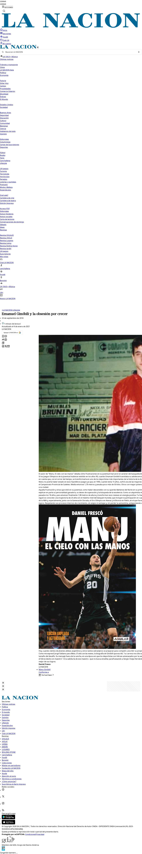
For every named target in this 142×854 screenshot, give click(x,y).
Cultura (3, 120)
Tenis (2, 158)
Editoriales (4, 139)
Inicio (5, 30)
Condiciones (30, 834)
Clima (2, 67)
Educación (4, 118)
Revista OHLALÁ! (7, 235)
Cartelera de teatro (8, 200)
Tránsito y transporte (9, 64)
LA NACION (7, 310)
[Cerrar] (37, 47)
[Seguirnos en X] (3, 797)
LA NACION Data (7, 70)
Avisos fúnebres (6, 214)
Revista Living (5, 243)
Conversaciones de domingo (12, 222)
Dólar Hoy (4, 83)
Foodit (5, 37)
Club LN (6, 40)
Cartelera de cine (7, 198)
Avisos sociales (6, 216)
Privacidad (40, 834)
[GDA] (8, 842)
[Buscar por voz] (139, 52)
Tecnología (4, 174)
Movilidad (4, 94)
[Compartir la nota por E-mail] (8, 346)
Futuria (3, 80)
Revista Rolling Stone (9, 246)
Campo (3, 86)
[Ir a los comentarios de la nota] (5, 336)
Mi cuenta (7, 43)
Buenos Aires (5, 112)
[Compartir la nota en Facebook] (3, 346)
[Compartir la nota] (3, 339)
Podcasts (4, 184)
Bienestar (4, 126)
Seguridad (4, 115)
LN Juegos (4, 168)
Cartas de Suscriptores (9, 144)
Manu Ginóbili (44, 669)
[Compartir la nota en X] (5, 346)
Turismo (3, 171)
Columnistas (5, 142)
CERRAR (3, 1)
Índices (3, 96)
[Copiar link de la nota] (3, 343)
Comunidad (5, 123)
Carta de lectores (7, 219)
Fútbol (2, 152)
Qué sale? (4, 195)
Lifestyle (16, 310)
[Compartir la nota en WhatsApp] (5, 339)
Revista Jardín (5, 248)
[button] (71, 172)
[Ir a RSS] (3, 811)
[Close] (3, 682)
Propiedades (5, 88)
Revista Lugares (6, 240)
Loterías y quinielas (8, 182)
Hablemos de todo (8, 131)
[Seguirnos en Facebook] (3, 790)
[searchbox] (70, 52)
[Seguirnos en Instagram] (3, 804)
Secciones (7, 33)
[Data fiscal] (3, 850)
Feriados (3, 179)
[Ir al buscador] (4, 11)
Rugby (2, 155)
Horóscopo (4, 176)
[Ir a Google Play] (8, 818)
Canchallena (5, 160)
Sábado (3, 224)
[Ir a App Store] (8, 823)
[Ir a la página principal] (71, 27)
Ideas (2, 227)
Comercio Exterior (7, 91)
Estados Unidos (6, 104)
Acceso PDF (5, 208)
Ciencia (3, 128)
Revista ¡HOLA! (6, 238)
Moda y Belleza (6, 187)
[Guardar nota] (3, 336)
